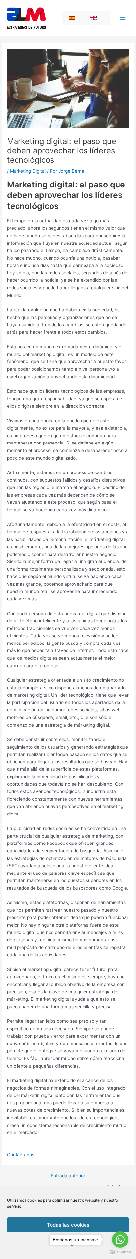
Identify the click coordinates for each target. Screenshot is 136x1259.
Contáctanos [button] (20, 1154)
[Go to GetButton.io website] (120, 1252)
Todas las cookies (68, 1225)
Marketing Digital (28, 171)
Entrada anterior (68, 1176)
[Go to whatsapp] (120, 1239)
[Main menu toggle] (123, 18)
